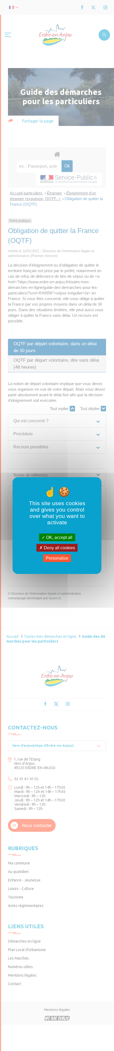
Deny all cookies (59, 547)
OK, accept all (58, 537)
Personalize (57, 558)
